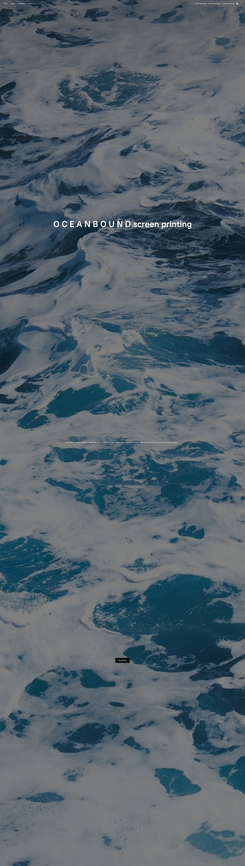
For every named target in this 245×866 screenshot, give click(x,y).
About (13, 4)
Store (6, 4)
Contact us (31, 4)
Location (21, 4)
